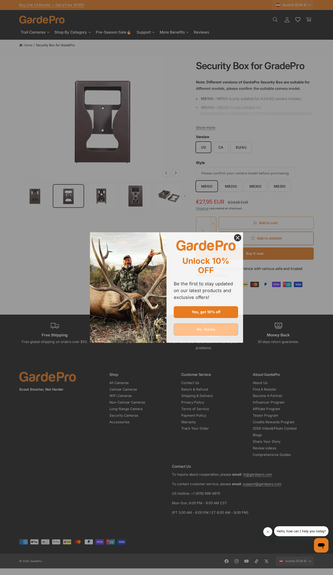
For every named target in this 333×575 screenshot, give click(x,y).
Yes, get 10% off (206, 312)
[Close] (237, 237)
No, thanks (206, 329)
